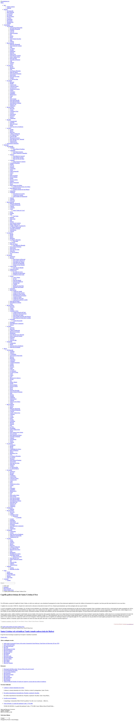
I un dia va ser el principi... (10, 698)
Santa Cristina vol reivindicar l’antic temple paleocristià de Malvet (27, 631)
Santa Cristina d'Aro (9, 590)
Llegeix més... (4, 637)
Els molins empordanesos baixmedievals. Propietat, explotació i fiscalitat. (21, 693)
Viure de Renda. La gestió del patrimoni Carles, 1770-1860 (18, 703)
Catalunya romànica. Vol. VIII (8, 621)
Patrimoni (6, 587)
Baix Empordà (7, 588)
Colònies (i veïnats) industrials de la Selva (14, 687)
